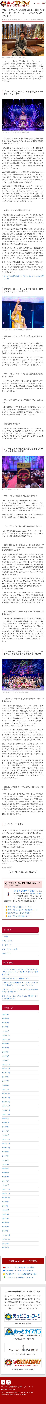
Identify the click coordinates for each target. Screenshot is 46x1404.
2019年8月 (5, 1156)
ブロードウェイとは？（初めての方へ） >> (22, 910)
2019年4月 (5, 1173)
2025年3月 (5, 1056)
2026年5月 (5, 1014)
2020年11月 (6, 1110)
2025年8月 (5, 1048)
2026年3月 (5, 1023)
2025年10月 (6, 1039)
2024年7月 (5, 1081)
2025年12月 (6, 1035)
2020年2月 (5, 1131)
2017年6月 (5, 1248)
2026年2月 (5, 1027)
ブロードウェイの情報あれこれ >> (19, 916)
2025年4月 (5, 1052)
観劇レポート (6, 953)
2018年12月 (6, 1189)
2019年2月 (5, 1181)
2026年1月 (5, 1031)
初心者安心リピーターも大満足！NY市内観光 (21, 1274)
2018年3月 (5, 1227)
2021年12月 (6, 1102)
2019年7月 (5, 1160)
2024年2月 (5, 1089)
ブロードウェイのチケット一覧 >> (19, 907)
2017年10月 (6, 1239)
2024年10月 (6, 1073)
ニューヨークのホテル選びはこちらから (19, 1277)
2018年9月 (5, 1202)
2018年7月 (5, 1210)
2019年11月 (6, 1143)
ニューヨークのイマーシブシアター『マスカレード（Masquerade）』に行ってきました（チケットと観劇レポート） (20, 971)
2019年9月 (5, 1152)
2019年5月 (5, 1168)
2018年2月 (5, 1231)
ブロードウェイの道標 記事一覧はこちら (23, 872)
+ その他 (5, 936)
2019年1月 (5, 1185)
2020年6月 (5, 1123)
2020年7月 (5, 1118)
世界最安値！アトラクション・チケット (19, 1270)
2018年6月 (5, 1214)
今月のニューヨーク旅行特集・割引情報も (19, 1267)
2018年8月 (5, 1206)
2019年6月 (5, 1164)
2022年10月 (6, 1098)
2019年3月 (5, 1177)
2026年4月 (5, 1019)
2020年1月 (5, 1135)
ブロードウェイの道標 (36, 19)
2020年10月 (6, 1114)
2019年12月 (6, 1139)
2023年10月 (6, 1094)
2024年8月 (5, 1077)
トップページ (24, 19)
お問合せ (12, 1389)
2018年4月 (5, 1223)
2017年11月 (6, 1235)
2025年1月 (5, 1060)
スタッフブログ (7, 941)
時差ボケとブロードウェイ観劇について (15, 978)
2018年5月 (5, 1218)
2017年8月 (5, 1243)
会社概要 (4, 1389)
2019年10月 (6, 1148)
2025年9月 (5, 1044)
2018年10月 (6, 1198)
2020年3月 (5, 1127)
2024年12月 (6, 1064)
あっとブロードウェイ (25, 890)
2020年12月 (6, 1106)
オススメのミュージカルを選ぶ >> (19, 913)
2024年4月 (5, 1085)
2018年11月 (6, 1193)
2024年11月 (6, 1068)
